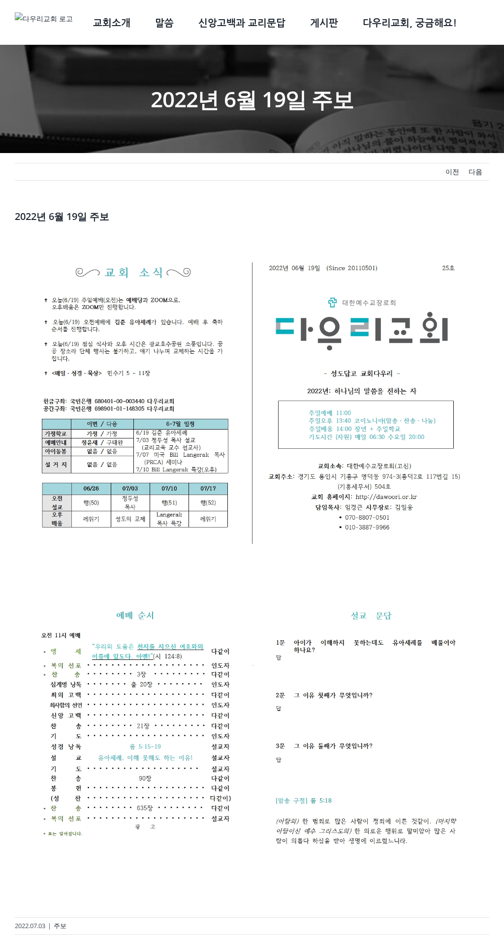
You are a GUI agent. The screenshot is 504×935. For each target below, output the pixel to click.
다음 (475, 171)
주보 (60, 925)
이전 (452, 171)
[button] (473, 22)
